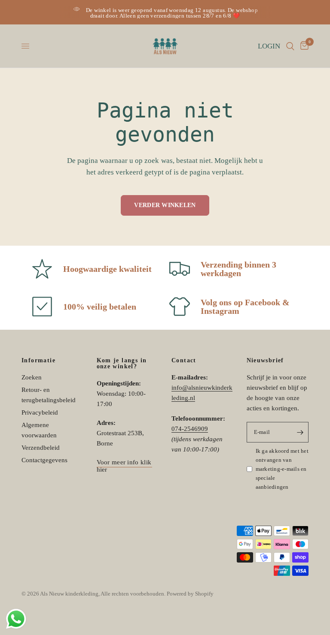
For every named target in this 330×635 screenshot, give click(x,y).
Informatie (38, 361)
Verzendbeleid (40, 447)
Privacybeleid (39, 412)
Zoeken (31, 377)
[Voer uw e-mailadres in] (300, 432)
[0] (303, 46)
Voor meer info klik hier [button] (124, 462)
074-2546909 (189, 428)
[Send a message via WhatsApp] (16, 619)
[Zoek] (290, 46)
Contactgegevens (44, 460)
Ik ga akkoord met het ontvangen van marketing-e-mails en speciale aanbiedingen (282, 469)
